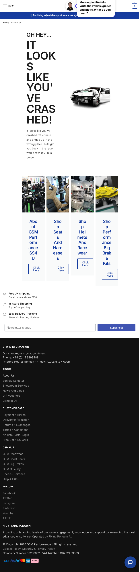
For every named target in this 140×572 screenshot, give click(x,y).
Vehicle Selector (13, 380)
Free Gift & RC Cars (15, 440)
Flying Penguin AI (60, 536)
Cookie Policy (12, 548)
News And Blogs (13, 390)
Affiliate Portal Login (16, 435)
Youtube (8, 513)
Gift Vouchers (11, 395)
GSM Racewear (13, 454)
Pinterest (9, 508)
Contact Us (10, 400)
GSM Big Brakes (13, 464)
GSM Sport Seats (14, 459)
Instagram (9, 503)
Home (6, 22)
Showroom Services (16, 385)
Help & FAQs (11, 479)
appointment (37, 353)
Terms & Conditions (15, 430)
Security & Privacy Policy (38, 548)
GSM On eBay (12, 469)
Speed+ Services (14, 474)
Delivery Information (16, 419)
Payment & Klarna (14, 415)
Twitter (7, 498)
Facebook (9, 493)
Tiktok (7, 518)
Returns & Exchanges (16, 425)
